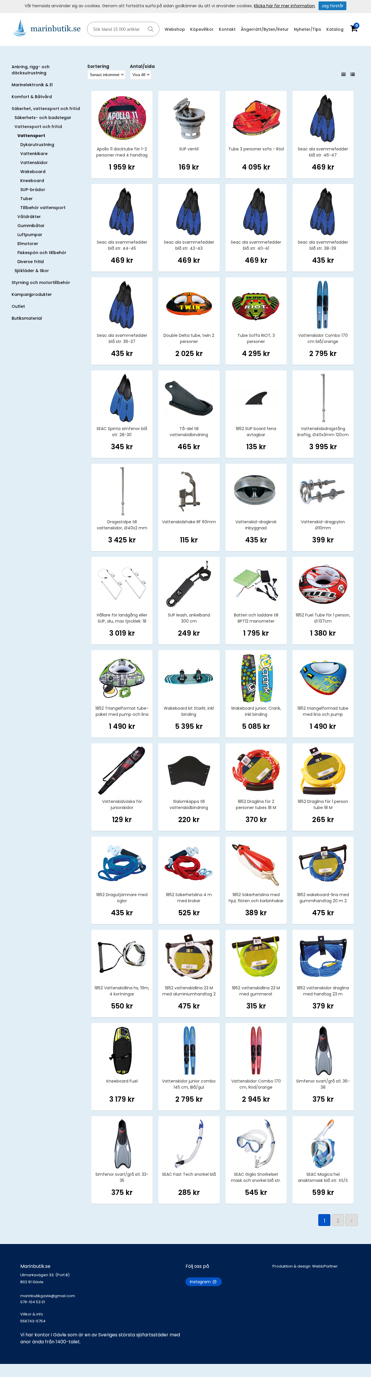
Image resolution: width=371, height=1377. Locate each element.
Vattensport (31, 136)
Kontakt (227, 29)
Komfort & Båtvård (32, 97)
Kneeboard (32, 181)
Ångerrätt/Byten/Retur (265, 29)
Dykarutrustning (37, 145)
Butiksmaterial (27, 318)
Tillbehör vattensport (43, 208)
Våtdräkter (29, 217)
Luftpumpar (29, 235)
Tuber (26, 199)
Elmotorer (27, 244)
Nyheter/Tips (307, 29)
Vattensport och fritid (38, 127)
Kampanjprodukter (32, 294)
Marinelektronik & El (32, 85)
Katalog (334, 29)
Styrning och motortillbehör (41, 282)
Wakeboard (33, 172)
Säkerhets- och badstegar (42, 118)
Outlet (18, 306)
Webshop (175, 29)
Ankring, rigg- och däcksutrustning (31, 70)
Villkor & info (31, 1314)
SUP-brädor (32, 190)
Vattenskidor (34, 163)
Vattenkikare (34, 154)
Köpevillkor (202, 29)
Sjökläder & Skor (31, 271)
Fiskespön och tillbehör (41, 253)
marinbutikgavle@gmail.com (47, 1299)
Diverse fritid (30, 262)
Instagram (201, 1282)
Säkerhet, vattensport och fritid (46, 109)
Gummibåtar (31, 226)
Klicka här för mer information (284, 6)
